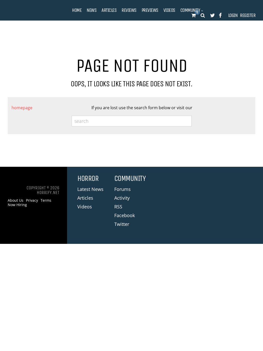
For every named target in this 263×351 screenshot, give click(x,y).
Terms (46, 200)
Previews (150, 10)
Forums (122, 189)
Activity (122, 198)
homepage (22, 107)
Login (233, 15)
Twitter (121, 224)
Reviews (128, 10)
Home (76, 10)
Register (247, 15)
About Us (15, 200)
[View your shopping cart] (193, 15)
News (91, 10)
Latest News (90, 189)
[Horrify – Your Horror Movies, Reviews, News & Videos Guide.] (33, 10)
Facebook (124, 215)
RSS (118, 207)
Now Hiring (17, 205)
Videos (169, 10)
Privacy (32, 200)
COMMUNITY (190, 10)
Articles (108, 10)
